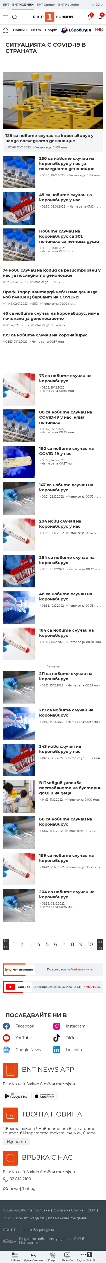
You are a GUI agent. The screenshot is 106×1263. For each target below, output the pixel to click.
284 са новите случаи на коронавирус (67, 560)
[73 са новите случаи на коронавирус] (19, 390)
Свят (36, 30)
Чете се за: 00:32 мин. (49, 325)
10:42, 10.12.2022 (53, 867)
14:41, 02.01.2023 (16, 304)
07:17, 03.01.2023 (16, 282)
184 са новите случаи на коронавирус (66, 633)
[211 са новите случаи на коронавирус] (19, 688)
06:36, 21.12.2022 (53, 533)
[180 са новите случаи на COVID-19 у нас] (19, 462)
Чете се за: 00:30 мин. (58, 391)
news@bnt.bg (23, 1188)
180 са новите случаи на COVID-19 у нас (66, 451)
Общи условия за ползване (26, 1210)
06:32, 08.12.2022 (53, 903)
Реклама (53, 666)
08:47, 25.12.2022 (53, 429)
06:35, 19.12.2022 (53, 605)
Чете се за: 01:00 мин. (51, 147)
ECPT (7, 1218)
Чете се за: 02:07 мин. (58, 304)
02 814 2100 (20, 1179)
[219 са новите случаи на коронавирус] (19, 724)
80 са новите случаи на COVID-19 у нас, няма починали (65, 417)
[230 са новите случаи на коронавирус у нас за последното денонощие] (19, 172)
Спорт (51, 30)
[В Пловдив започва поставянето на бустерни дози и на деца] (19, 797)
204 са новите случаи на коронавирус (67, 894)
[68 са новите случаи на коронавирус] (19, 833)
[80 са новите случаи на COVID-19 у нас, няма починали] (19, 426)
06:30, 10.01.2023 (53, 175)
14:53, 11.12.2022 (52, 799)
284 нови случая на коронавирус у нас (60, 523)
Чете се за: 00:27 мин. (58, 463)
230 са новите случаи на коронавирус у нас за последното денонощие (67, 163)
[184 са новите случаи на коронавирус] (19, 644)
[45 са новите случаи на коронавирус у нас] (19, 209)
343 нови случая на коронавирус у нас (60, 749)
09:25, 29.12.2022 (53, 387)
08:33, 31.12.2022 (16, 341)
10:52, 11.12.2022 (52, 831)
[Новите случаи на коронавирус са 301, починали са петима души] (19, 245)
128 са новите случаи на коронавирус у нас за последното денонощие (49, 138)
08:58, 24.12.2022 (53, 460)
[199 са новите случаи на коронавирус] (19, 869)
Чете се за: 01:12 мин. (85, 206)
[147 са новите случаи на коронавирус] (19, 499)
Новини (20, 30)
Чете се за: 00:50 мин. (48, 282)
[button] (86, 1257)
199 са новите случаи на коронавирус (45, 335)
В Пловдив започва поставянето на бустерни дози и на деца (70, 788)
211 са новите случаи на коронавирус (65, 676)
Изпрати (16, 1141)
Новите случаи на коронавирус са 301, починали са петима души (69, 236)
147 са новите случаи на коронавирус (66, 487)
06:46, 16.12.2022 (53, 642)
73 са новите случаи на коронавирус (65, 378)
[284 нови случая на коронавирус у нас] (19, 535)
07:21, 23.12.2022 (53, 496)
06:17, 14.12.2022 (52, 722)
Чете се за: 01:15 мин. (84, 175)
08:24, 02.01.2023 (17, 325)
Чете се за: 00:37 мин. (48, 341)
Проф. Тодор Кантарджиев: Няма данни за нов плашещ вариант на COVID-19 (50, 294)
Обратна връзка (68, 1210)
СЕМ (91, 1210)
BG (98, 5)
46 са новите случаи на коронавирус (65, 596)
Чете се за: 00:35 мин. (84, 605)
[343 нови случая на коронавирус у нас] (19, 760)
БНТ (6, 5)
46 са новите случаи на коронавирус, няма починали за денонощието (51, 316)
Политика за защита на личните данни (51, 1218)
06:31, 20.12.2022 (53, 569)
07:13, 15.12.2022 (52, 685)
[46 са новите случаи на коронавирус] (19, 608)
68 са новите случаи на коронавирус (65, 821)
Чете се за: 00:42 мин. (58, 432)
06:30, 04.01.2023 (54, 248)
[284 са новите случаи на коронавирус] (19, 571)
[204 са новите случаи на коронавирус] (19, 906)
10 (90, 944)
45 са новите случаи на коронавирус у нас (65, 197)
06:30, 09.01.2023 (53, 206)
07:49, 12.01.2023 (19, 147)
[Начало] (6, 30)
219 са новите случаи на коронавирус (66, 712)
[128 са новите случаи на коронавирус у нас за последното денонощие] (53, 100)
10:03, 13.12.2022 (53, 758)
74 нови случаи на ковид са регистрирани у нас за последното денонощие (52, 273)
